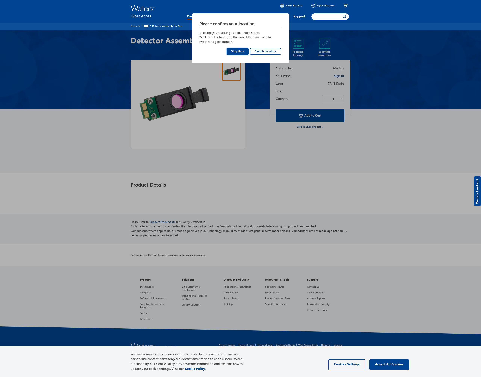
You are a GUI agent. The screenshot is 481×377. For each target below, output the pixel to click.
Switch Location (265, 51)
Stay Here (237, 51)
